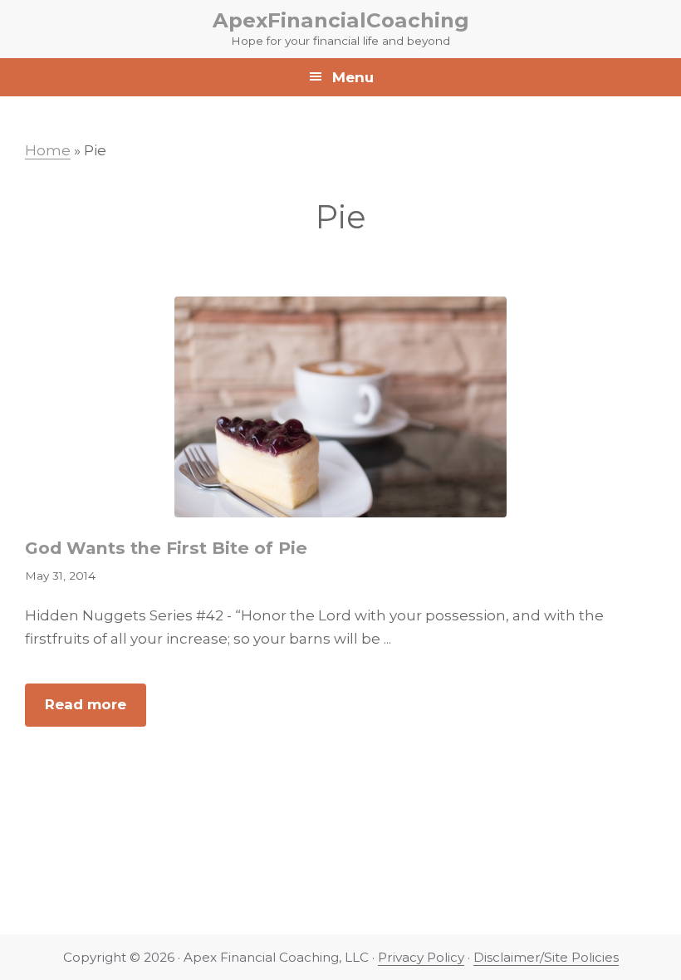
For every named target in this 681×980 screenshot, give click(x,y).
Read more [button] (95, 711)
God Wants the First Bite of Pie (166, 547)
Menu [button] (353, 77)
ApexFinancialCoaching (341, 19)
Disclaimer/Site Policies (546, 957)
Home (48, 150)
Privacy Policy (421, 957)
